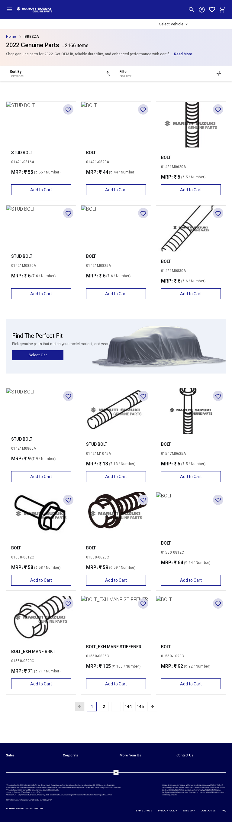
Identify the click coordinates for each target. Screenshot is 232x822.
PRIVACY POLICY (167, 810)
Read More (183, 54)
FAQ (224, 810)
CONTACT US (208, 810)
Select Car (38, 354)
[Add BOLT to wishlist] (143, 109)
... (116, 706)
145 (140, 706)
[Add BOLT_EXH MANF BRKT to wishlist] (68, 603)
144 (128, 706)
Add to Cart (41, 189)
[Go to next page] (152, 706)
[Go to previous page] (80, 706)
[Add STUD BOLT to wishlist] (68, 109)
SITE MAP (189, 810)
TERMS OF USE (143, 810)
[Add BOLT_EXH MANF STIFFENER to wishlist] (143, 603)
